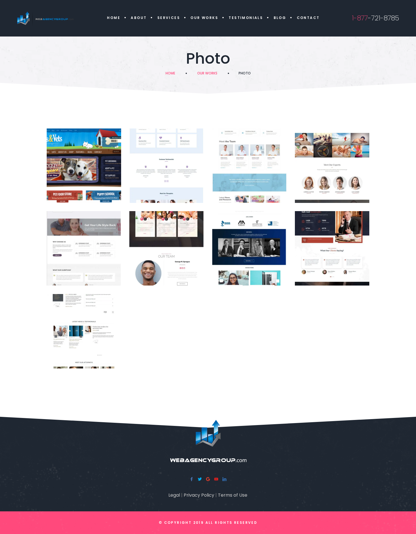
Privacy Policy (199, 495)
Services (168, 17)
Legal (174, 495)
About (139, 17)
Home (113, 17)
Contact (308, 17)
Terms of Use (232, 495)
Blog (280, 17)
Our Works (204, 17)
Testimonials (246, 17)
